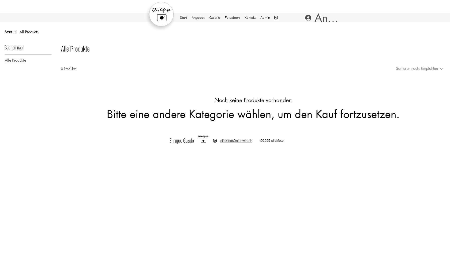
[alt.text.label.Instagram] (215, 140)
